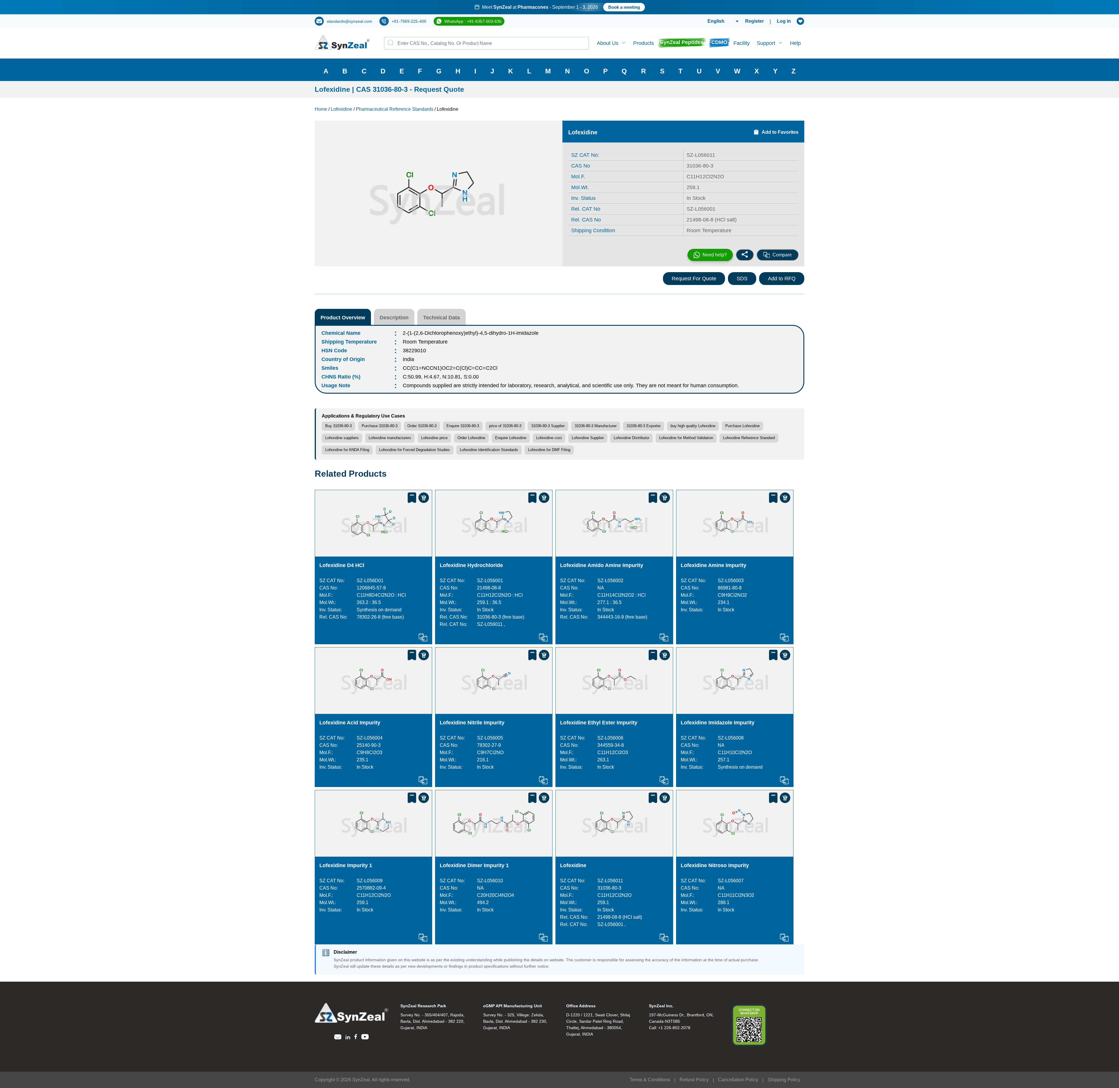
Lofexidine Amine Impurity (713, 565)
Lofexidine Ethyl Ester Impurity (598, 723)
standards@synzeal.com (349, 21)
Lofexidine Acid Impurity (349, 723)
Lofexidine (573, 865)
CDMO (719, 42)
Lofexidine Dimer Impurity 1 (474, 865)
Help (795, 43)
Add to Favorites (780, 132)
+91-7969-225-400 (409, 21)
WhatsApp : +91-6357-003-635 (473, 21)
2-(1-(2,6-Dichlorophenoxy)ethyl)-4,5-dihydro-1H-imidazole (471, 333)
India (408, 359)
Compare (782, 254)
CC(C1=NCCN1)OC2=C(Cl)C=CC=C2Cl (450, 368)
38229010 (414, 350)
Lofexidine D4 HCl (341, 565)
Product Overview (343, 318)
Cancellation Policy (738, 1079)
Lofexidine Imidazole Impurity (717, 723)
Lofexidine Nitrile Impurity (472, 723)
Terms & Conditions (650, 1079)
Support (766, 43)
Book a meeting (624, 7)
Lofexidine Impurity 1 (345, 865)
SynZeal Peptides (681, 42)
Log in (784, 21)
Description (394, 318)
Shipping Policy (784, 1079)
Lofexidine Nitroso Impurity (715, 865)
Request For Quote (694, 278)
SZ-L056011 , (491, 624)
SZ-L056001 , (611, 924)
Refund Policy (694, 1079)
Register (754, 21)
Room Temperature (425, 342)
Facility (741, 43)
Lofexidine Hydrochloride (471, 565)
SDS (742, 278)
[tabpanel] (559, 7)
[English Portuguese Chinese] (716, 21)
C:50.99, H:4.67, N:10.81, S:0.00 (441, 377)
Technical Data (441, 318)
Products (643, 43)
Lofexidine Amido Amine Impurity (601, 565)
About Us (607, 43)
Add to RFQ (782, 278)
